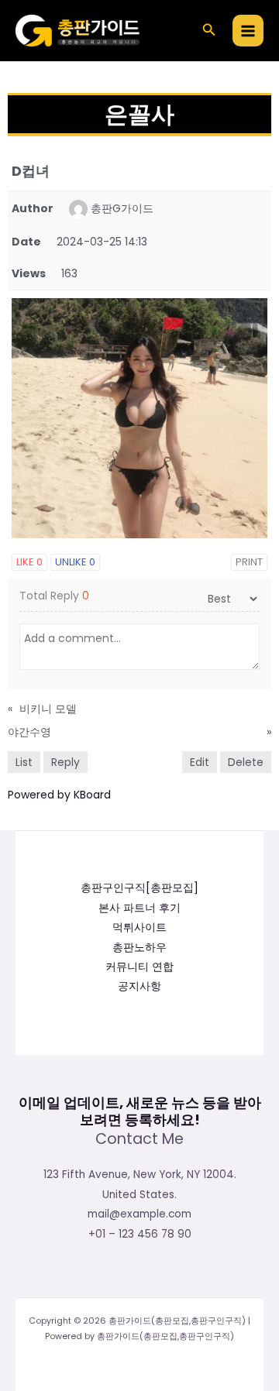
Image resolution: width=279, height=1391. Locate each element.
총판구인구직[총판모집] (139, 888)
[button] (209, 31)
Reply (65, 762)
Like (29, 562)
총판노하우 (139, 947)
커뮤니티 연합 (139, 967)
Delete (246, 762)
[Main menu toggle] (248, 30)
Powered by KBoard (59, 794)
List (24, 762)
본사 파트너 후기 (139, 908)
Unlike (75, 562)
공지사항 (139, 986)
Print (249, 562)
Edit (199, 762)
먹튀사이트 (139, 927)
